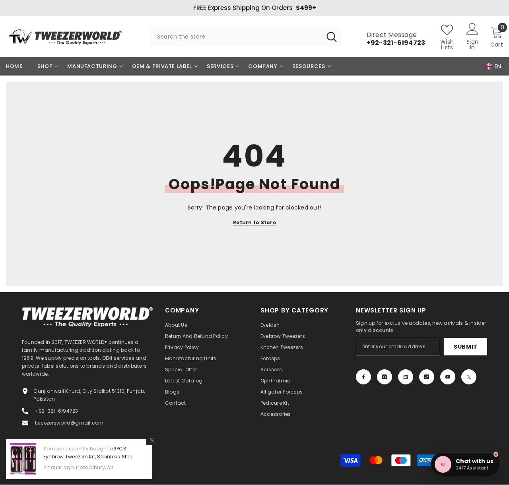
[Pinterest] (405, 376)
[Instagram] (384, 376)
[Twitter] (468, 376)
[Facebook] (363, 376)
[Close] (151, 439)
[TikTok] (426, 376)
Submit (466, 347)
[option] (254, 8)
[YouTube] (447, 376)
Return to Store (254, 222)
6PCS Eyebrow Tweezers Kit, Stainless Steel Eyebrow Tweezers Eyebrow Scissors (88, 456)
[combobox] (235, 36)
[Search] (246, 36)
